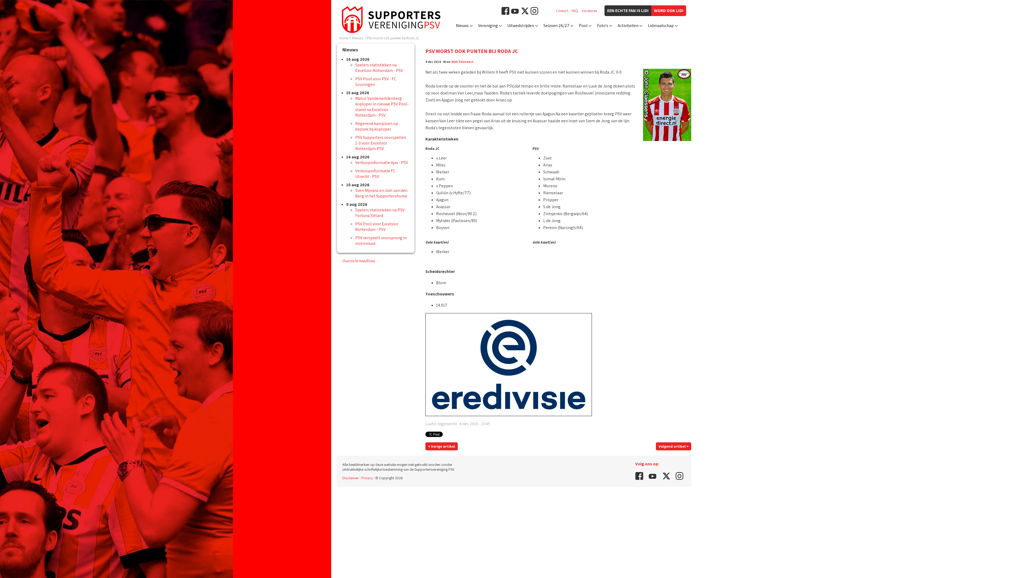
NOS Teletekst (463, 62)
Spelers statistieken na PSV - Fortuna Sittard (381, 212)
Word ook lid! (668, 10)
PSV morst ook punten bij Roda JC (393, 38)
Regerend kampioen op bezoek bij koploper (376, 126)
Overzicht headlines (358, 260)
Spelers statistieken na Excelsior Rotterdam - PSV (379, 67)
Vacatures (589, 10)
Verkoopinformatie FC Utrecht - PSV (375, 173)
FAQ (575, 10)
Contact (562, 10)
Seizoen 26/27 (556, 25)
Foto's (602, 25)
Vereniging (488, 25)
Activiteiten (628, 25)
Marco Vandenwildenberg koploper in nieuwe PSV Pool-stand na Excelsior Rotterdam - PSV (382, 107)
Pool (583, 25)
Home (343, 38)
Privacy (367, 478)
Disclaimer (350, 478)
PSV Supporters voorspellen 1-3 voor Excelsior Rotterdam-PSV (380, 143)
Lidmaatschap (661, 25)
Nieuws (462, 25)
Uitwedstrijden (520, 25)
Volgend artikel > (674, 446)
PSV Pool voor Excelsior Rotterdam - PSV (376, 226)
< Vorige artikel (441, 446)
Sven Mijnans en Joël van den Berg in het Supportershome (381, 193)
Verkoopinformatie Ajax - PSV (381, 162)
